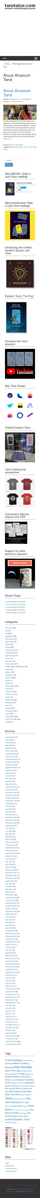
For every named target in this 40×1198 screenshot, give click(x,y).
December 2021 (11, 872)
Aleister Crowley (20, 1063)
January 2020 (10, 931)
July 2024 (9, 806)
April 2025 (9, 781)
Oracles (8, 689)
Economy (9, 661)
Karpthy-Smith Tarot (18, 1083)
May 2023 (9, 834)
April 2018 (9, 983)
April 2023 (9, 837)
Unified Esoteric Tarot (17, 1119)
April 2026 (9, 748)
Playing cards (10, 694)
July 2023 (9, 828)
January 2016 (10, 1038)
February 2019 (11, 958)
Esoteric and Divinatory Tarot (23, 1189)
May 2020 (9, 922)
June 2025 (9, 776)
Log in (8, 1163)
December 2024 (11, 792)
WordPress (29, 1191)
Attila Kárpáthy (23, 1067)
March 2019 (10, 955)
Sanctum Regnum (25, 1095)
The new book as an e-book (15, 604)
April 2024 (9, 812)
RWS (18, 1094)
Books (8, 644)
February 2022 (11, 870)
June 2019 (9, 947)
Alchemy (9, 628)
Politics (8, 697)
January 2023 (10, 845)
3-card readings (13, 1060)
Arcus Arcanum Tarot (17, 93)
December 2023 (11, 817)
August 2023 (10, 825)
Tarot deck (16, 1105)
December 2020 (11, 903)
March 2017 (10, 1016)
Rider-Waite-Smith (17, 1091)
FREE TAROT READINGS (15, 666)
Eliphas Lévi (29, 1074)
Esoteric (8, 1076)
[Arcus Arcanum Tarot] (20, 112)
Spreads (8, 708)
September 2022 (11, 853)
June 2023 (9, 831)
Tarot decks (19, 145)
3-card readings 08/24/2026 (15, 601)
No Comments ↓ (18, 101)
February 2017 (11, 1019)
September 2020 (11, 911)
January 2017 (10, 1022)
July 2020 (9, 917)
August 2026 (10, 737)
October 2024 (10, 798)
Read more (7, 139)
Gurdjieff (13, 1080)
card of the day (12, 1070)
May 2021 (9, 889)
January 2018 (10, 991)
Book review (10, 642)
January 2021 (10, 900)
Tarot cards (24, 1102)
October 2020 (10, 908)
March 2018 (10, 986)
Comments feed (11, 1168)
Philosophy (9, 691)
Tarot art (16, 1099)
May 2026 (9, 745)
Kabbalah (9, 675)
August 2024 (10, 803)
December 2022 (11, 848)
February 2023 (11, 842)
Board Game (10, 639)
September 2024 (11, 801)
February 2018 (11, 989)
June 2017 (9, 1008)
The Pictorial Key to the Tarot (18, 1114)
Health (8, 669)
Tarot (12, 145)
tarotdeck (25, 1106)
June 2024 (9, 809)
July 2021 (9, 884)
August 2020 (10, 914)
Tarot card (22, 1099)
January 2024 (10, 814)
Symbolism (9, 711)
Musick (8, 683)
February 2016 (11, 1036)
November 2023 (11, 820)
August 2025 (10, 770)
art (29, 1064)
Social (8, 705)
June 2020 (9, 919)
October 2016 (10, 1027)
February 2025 (11, 787)
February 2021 (11, 897)
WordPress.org (11, 1171)
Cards (8, 647)
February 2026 (11, 754)
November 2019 (11, 936)
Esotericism (10, 664)
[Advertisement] (20, 35)
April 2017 (9, 1014)
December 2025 (11, 759)
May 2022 (9, 861)
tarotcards (8, 1106)
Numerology (10, 686)
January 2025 (10, 789)
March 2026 (10, 751)
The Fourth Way (11, 719)
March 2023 (10, 839)
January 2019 (10, 961)
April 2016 (9, 1030)
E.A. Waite (20, 1073)
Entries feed (10, 1166)
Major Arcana (20, 1086)
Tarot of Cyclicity (17, 1110)
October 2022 (10, 850)
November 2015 (11, 1044)
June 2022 (9, 859)
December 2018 (11, 964)
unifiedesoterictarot (11, 1122)
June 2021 (9, 886)
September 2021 (11, 878)
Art (7, 630)
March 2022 (10, 867)
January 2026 (10, 756)
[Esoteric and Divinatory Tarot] (20, 7)
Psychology (10, 700)
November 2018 (11, 967)
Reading (8, 702)
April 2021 (9, 892)
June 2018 (9, 980)
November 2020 (11, 906)
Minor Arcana (30, 1086)
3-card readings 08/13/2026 (15, 612)
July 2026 (9, 740)
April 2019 (9, 953)
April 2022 (9, 864)
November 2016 (11, 1025)
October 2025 (10, 765)
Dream (8, 658)
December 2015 (11, 1041)
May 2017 (9, 1011)
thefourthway (23, 1113)
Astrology (9, 636)
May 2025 (9, 778)
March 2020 (10, 928)
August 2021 (10, 881)
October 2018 (10, 969)
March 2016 (10, 1033)
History (8, 672)
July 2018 (9, 978)
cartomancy (23, 1071)
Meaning (9, 678)
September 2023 (11, 823)
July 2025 (9, 773)
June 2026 (9, 742)
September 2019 (11, 942)
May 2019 (9, 950)
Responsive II (11, 1191)
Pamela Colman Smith (23, 1088)
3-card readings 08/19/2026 (15, 607)
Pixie (7, 1091)
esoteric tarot (18, 1076)
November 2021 (11, 875)
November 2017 (11, 997)
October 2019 (10, 939)
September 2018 (11, 972)
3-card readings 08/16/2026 (15, 610)
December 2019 (11, 933)
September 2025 (11, 767)
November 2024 (11, 795)
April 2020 (9, 925)
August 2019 (10, 944)
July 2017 (9, 1005)
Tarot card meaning (18, 1100)
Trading (8, 722)
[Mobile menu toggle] (35, 58)
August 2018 (10, 975)
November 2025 (11, 762)
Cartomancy (10, 650)
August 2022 (10, 856)
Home (7, 64)
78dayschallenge (27, 1060)
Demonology (10, 655)
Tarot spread (25, 1110)
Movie (8, 680)
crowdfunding (10, 653)
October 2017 (10, 1000)
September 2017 (11, 1002)
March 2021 (10, 895)
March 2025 (10, 784)
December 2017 (11, 994)
